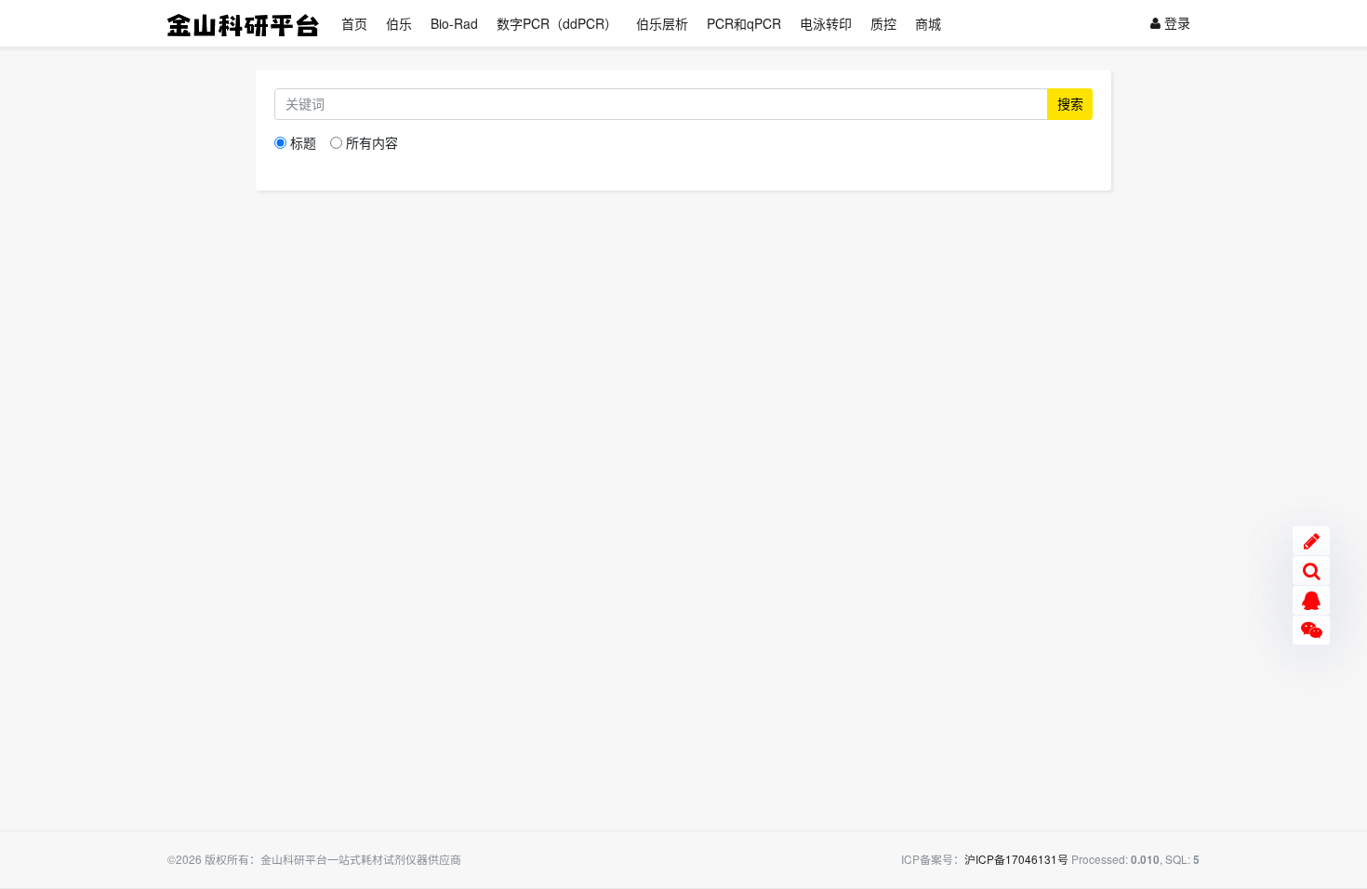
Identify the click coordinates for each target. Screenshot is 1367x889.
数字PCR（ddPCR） (557, 23)
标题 (303, 142)
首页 (354, 23)
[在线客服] (1311, 601)
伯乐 (399, 23)
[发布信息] (1311, 541)
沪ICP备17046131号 (1016, 859)
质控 (883, 23)
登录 (1175, 22)
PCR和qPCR (744, 23)
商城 (928, 23)
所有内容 (372, 142)
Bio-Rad (454, 23)
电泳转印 (826, 23)
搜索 (1070, 103)
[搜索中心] (1311, 571)
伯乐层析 (662, 23)
